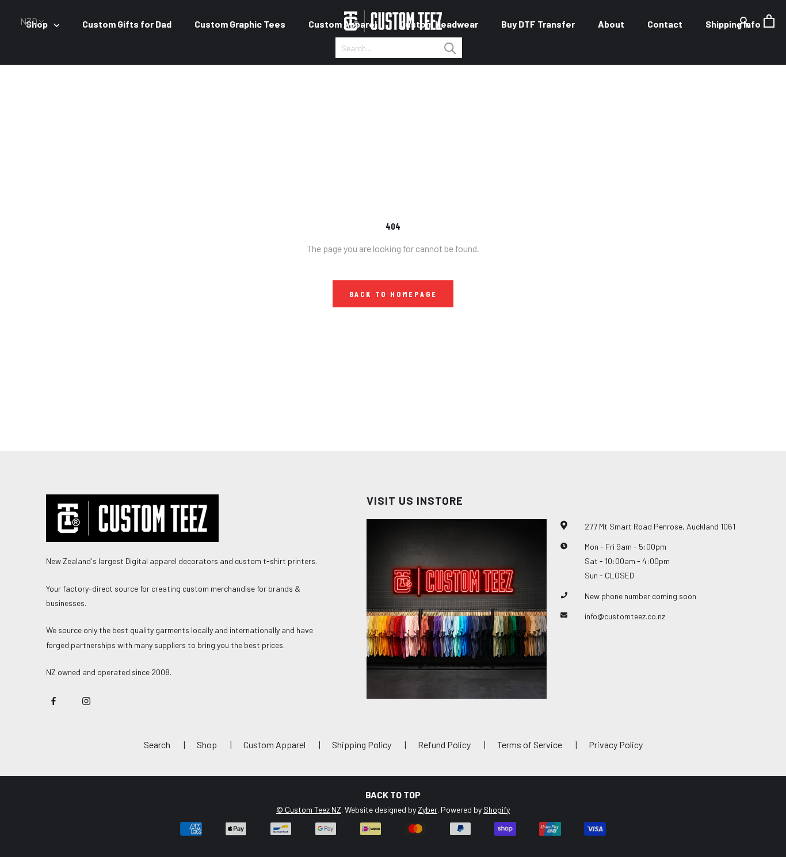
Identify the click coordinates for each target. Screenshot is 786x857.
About (611, 23)
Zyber (427, 809)
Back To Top (393, 794)
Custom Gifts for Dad (126, 23)
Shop (207, 744)
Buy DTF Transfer (538, 23)
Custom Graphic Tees (239, 23)
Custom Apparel (342, 23)
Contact (664, 23)
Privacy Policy (616, 744)
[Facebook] (53, 699)
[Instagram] (86, 699)
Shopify (496, 809)
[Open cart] (769, 21)
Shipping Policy (361, 744)
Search (157, 744)
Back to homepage (393, 294)
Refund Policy (444, 744)
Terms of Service (529, 744)
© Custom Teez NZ (308, 809)
